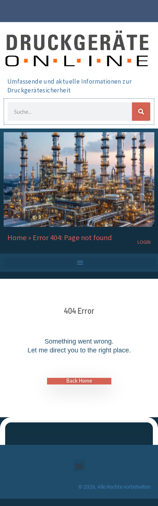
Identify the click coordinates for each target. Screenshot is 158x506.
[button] (80, 262)
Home (16, 237)
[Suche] (141, 111)
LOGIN (144, 242)
